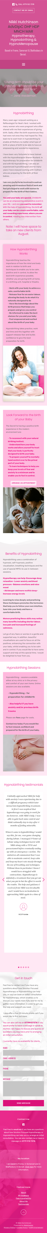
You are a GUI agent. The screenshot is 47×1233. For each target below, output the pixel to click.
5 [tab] (28, 967)
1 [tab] (18, 967)
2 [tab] (21, 967)
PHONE (6, 1068)
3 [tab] (23, 967)
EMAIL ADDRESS (9, 1058)
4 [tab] (26, 967)
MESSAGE (6, 1079)
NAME (5, 1047)
